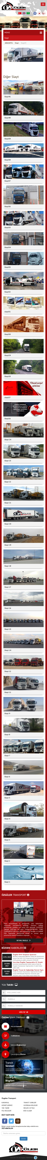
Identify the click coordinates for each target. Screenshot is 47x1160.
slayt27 (7, 397)
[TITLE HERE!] (23, 911)
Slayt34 (7, 247)
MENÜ (7, 32)
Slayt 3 (7, 840)
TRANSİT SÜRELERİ (30, 1103)
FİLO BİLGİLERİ (6, 1111)
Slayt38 (7, 160)
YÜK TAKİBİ (5, 1108)
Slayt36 (7, 206)
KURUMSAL (5, 1103)
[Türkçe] (19, 13)
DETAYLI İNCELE (22, 940)
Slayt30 (7, 334)
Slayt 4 (7, 819)
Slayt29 (7, 355)
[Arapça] (28, 13)
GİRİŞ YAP (22, 1012)
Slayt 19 (7, 545)
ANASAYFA (9, 43)
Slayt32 (7, 292)
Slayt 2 (7, 861)
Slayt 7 (7, 756)
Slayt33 (7, 267)
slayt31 (7, 312)
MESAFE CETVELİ (29, 1108)
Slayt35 (7, 227)
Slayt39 (7, 139)
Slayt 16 (7, 608)
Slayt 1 (7, 882)
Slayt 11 (7, 692)
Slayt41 (7, 97)
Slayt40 (7, 118)
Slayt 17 (7, 587)
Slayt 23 (7, 461)
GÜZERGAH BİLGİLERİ (30, 1105)
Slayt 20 (7, 524)
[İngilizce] (24, 13)
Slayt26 (7, 418)
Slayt (17, 43)
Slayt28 (7, 376)
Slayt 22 (7, 482)
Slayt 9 (7, 713)
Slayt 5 (7, 798)
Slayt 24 (7, 440)
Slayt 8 (7, 734)
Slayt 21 (7, 503)
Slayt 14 (7, 650)
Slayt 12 (7, 671)
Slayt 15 (7, 629)
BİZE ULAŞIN (28, 1111)
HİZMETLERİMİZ (7, 1105)
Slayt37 (7, 181)
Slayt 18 (7, 566)
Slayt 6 (7, 777)
